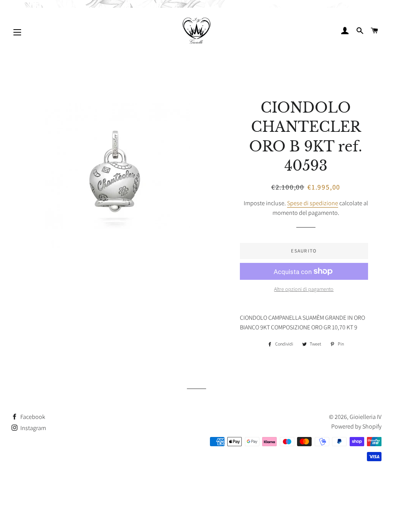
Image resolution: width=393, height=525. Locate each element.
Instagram (32, 428)
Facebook (32, 417)
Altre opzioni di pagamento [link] (304, 289)
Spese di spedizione (312, 203)
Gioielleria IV (365, 417)
